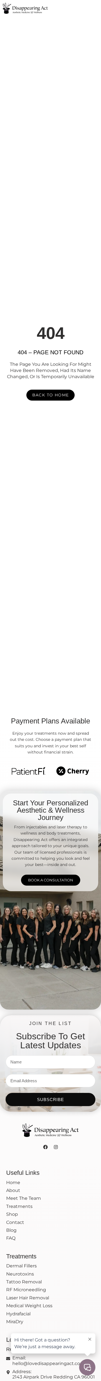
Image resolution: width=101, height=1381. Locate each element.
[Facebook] (45, 1147)
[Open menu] (94, 7)
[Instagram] (55, 1147)
